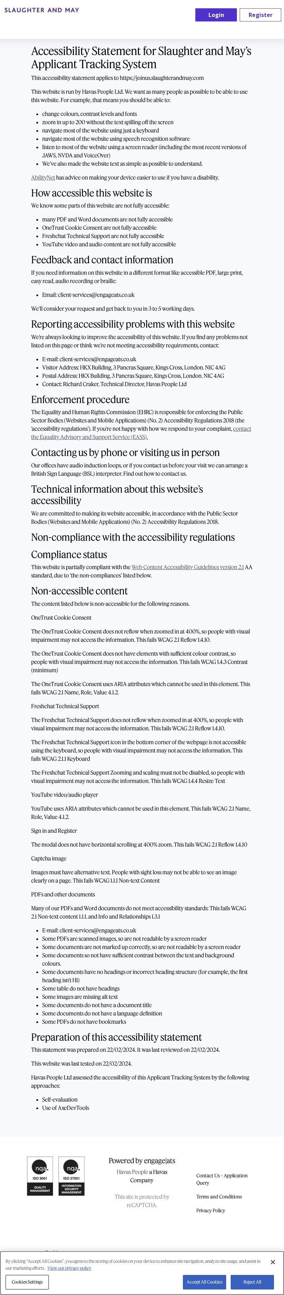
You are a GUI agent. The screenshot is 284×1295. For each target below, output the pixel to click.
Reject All (252, 1282)
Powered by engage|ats (142, 1160)
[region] (142, 1273)
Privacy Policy (210, 1210)
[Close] (273, 1262)
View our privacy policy (69, 1268)
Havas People (132, 1171)
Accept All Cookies (204, 1282)
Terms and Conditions (219, 1197)
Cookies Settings (27, 1282)
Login (216, 15)
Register (261, 15)
